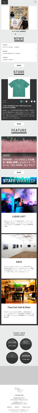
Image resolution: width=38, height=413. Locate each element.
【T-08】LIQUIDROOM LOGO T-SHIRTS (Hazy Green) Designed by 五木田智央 (17, 106)
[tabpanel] (19, 19)
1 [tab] (11, 34)
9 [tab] (26, 34)
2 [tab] (13, 34)
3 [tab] (15, 34)
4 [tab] (17, 34)
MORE (19, 65)
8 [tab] (24, 34)
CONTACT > (9, 407)
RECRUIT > (17, 407)
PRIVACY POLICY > (26, 407)
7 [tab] (22, 34)
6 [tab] (20, 34)
